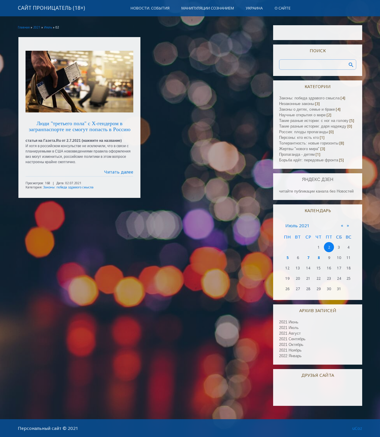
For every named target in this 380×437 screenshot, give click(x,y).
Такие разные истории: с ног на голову (314, 120)
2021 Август (290, 333)
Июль (48, 27)
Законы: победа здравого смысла (68, 187)
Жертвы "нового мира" (299, 149)
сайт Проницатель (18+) (51, 7)
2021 (36, 27)
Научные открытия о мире (302, 115)
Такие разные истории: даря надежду (312, 126)
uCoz (357, 428)
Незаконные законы (296, 103)
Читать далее (118, 172)
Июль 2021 (297, 225)
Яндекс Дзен (317, 179)
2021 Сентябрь (292, 339)
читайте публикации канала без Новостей (316, 191)
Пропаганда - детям (297, 154)
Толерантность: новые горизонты (308, 143)
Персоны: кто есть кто (299, 137)
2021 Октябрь (291, 344)
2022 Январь (290, 356)
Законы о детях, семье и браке (307, 109)
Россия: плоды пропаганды (303, 132)
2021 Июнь (288, 322)
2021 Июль (289, 327)
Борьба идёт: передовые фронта (308, 160)
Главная (24, 27)
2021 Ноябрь (290, 350)
